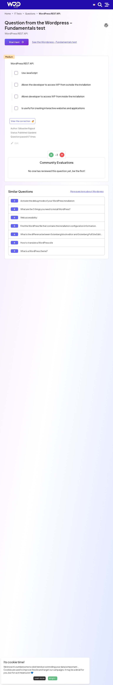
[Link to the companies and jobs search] (100, 4)
